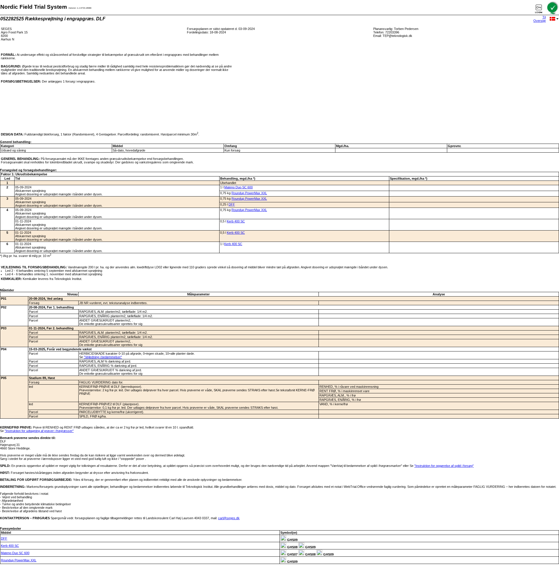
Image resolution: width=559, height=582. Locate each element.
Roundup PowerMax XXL (249, 193)
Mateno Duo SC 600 (238, 187)
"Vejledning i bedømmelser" (103, 357)
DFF (232, 204)
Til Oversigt (539, 18)
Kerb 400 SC (236, 221)
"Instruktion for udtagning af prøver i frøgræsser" (39, 431)
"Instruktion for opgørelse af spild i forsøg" (444, 465)
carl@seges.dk (229, 518)
